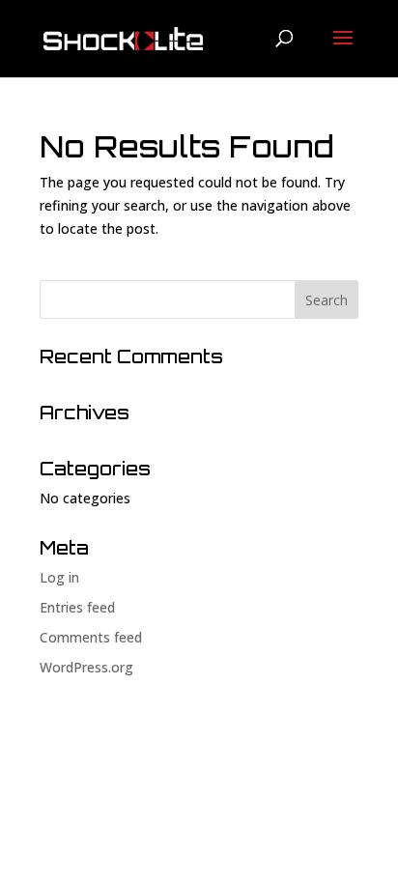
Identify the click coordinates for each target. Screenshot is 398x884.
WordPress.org (86, 667)
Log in (59, 577)
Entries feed (77, 607)
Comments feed (91, 637)
